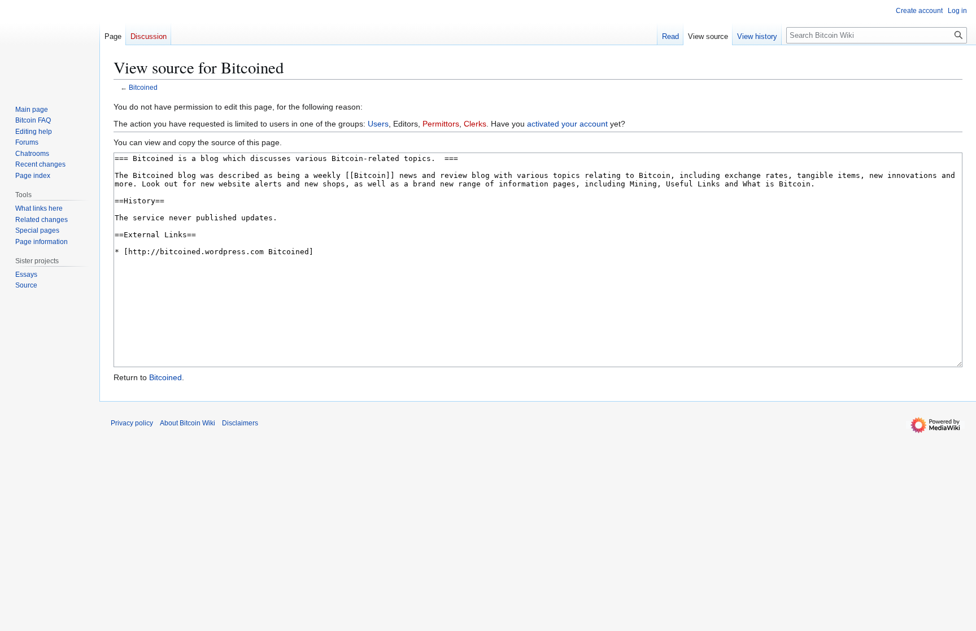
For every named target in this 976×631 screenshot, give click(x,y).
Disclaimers (240, 423)
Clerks (475, 123)
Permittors (440, 123)
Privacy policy (132, 423)
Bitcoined (143, 87)
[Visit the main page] (50, 45)
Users (378, 123)
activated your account (567, 123)
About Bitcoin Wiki (187, 423)
